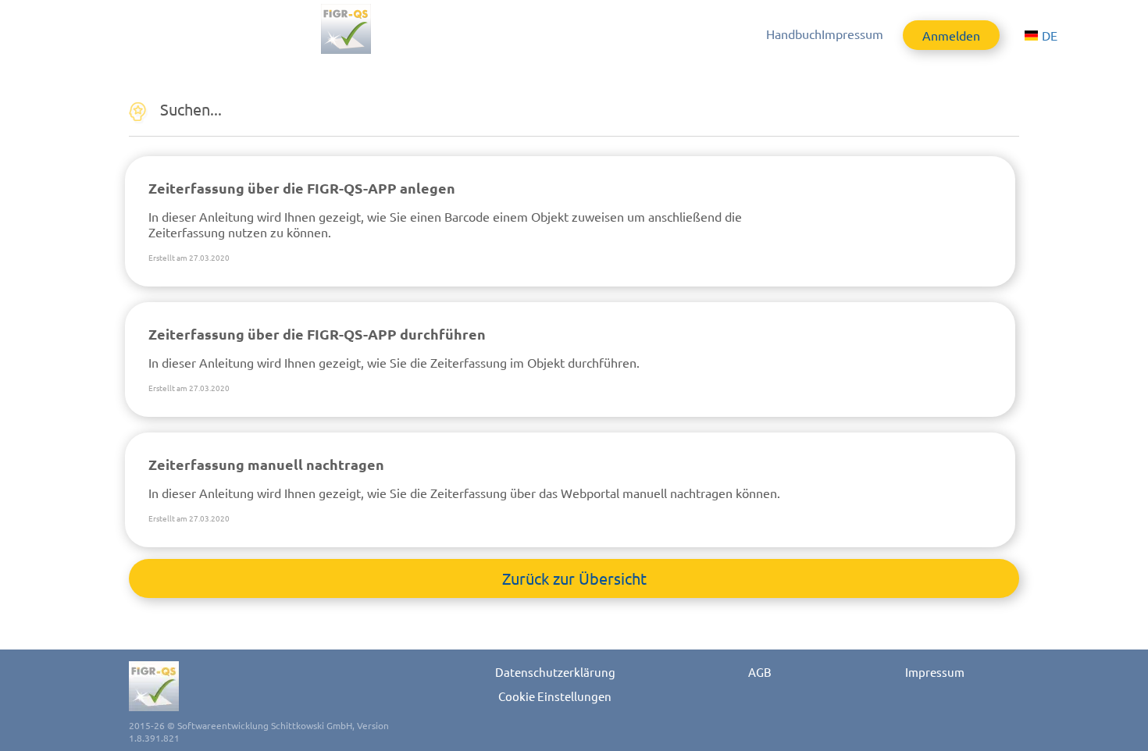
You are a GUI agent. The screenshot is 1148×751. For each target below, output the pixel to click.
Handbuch (794, 33)
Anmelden (951, 35)
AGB (760, 671)
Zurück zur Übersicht (574, 578)
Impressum (852, 33)
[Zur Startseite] (379, 29)
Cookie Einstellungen (554, 696)
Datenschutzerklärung (555, 671)
